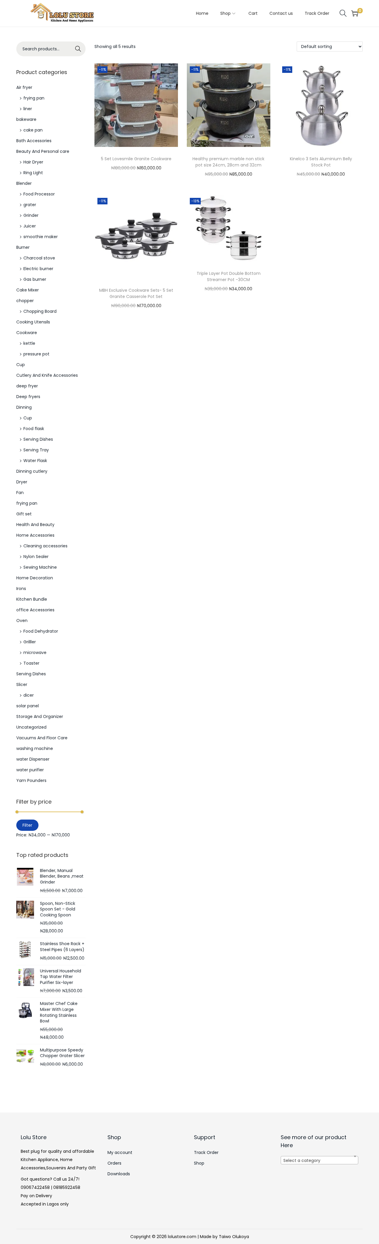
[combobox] (320, 1160)
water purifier (30, 770)
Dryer (21, 482)
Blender (24, 183)
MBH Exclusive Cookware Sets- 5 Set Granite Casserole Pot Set (136, 293)
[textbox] (319, 1163)
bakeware (26, 119)
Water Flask (35, 461)
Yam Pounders (31, 780)
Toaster (31, 663)
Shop (199, 1163)
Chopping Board (40, 311)
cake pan (33, 130)
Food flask (33, 429)
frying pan (33, 98)
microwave (34, 652)
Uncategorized (31, 727)
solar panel (27, 706)
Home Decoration (34, 578)
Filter (27, 825)
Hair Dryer (33, 162)
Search (78, 49)
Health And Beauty (35, 525)
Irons (21, 588)
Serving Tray (36, 450)
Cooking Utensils (33, 322)
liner (27, 109)
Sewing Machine (40, 567)
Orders (114, 1163)
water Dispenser (32, 759)
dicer (28, 695)
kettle (29, 343)
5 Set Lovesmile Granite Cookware (136, 159)
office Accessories (35, 610)
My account (119, 1152)
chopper (25, 301)
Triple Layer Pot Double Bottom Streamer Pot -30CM (229, 276)
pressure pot (36, 354)
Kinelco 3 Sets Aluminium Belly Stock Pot (321, 162)
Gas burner (34, 279)
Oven (22, 620)
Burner (23, 247)
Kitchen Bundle (31, 599)
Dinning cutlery (31, 471)
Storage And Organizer (39, 716)
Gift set (24, 514)
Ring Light (33, 173)
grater (29, 205)
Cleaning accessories (45, 546)
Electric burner (38, 269)
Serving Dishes (38, 439)
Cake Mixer (27, 290)
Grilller (29, 642)
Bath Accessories (34, 141)
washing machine (34, 748)
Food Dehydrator (40, 631)
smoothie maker (40, 237)
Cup (20, 365)
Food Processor (39, 194)
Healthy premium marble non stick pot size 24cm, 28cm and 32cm (228, 162)
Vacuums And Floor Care (42, 738)
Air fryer (24, 87)
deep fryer (27, 386)
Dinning (24, 407)
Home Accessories (35, 535)
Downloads (118, 1174)
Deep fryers (28, 397)
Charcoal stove (39, 258)
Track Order (206, 1152)
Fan (20, 493)
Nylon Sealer (36, 557)
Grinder (30, 215)
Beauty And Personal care (42, 151)
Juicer (29, 226)
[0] (354, 13)
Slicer (21, 684)
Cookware (26, 333)
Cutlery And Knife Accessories (47, 375)
